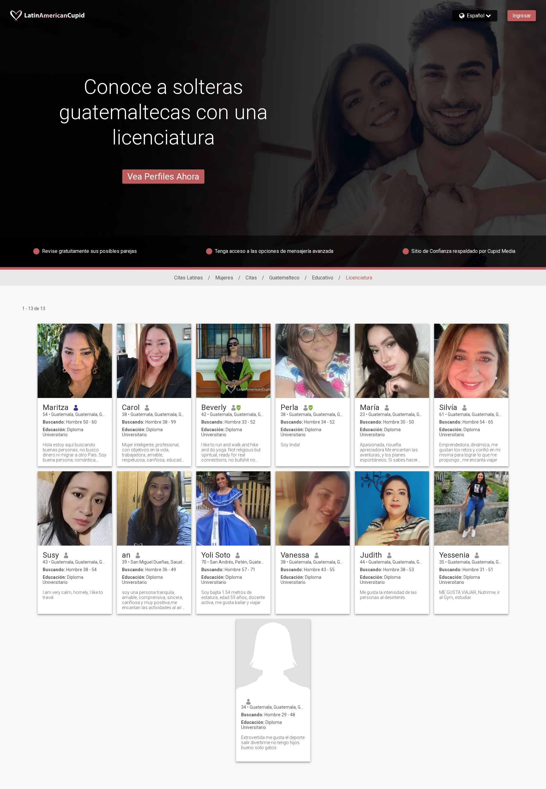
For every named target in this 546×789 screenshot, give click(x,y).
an (126, 555)
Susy (51, 555)
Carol (131, 407)
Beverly (213, 407)
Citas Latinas (188, 278)
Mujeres (224, 278)
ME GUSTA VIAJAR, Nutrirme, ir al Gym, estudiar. (469, 595)
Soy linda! (290, 444)
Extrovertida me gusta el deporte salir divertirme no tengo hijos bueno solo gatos (273, 742)
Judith (371, 555)
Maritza (56, 407)
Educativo (322, 278)
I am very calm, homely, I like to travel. (73, 595)
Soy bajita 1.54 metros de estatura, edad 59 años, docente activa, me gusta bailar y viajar (233, 597)
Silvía (448, 407)
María (369, 407)
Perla (289, 407)
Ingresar (522, 16)
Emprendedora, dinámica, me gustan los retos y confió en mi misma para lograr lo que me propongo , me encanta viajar (469, 452)
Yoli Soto (215, 555)
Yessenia (454, 555)
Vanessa (295, 555)
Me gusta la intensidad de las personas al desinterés (388, 595)
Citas (251, 278)
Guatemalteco (284, 278)
